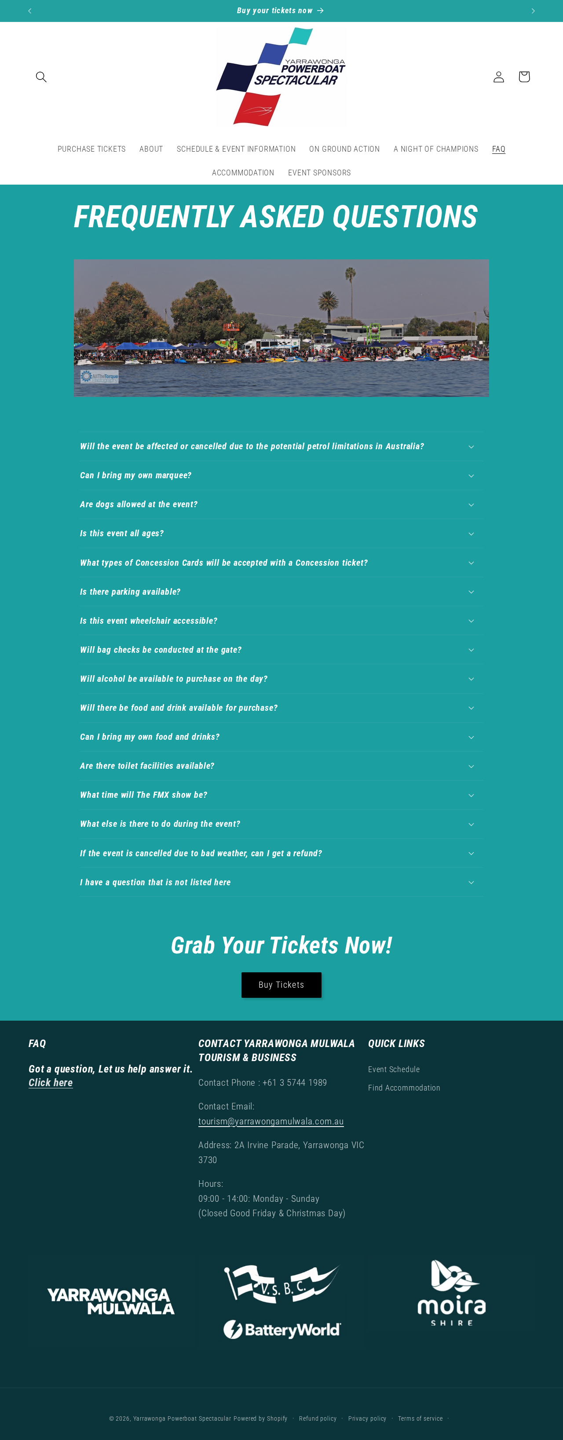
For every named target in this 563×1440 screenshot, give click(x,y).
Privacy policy (367, 1418)
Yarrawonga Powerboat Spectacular (182, 1418)
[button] (41, 76)
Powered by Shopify (261, 1418)
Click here (51, 1082)
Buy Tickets (281, 985)
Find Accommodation (404, 1087)
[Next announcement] (533, 11)
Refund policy (318, 1418)
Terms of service (420, 1418)
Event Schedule (394, 1069)
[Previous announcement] (30, 11)
